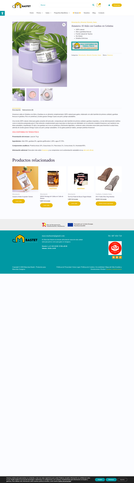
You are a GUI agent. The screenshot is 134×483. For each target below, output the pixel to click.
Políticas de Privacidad (64, 267)
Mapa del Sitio (110, 267)
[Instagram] (117, 257)
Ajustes (122, 479)
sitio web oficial (88, 150)
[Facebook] (113, 257)
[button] (2, 13)
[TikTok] (120, 257)
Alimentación (75, 22)
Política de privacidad (64, 481)
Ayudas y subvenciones (114, 269)
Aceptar (100, 479)
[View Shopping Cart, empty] (98, 5)
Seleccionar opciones (106, 203)
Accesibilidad (100, 267)
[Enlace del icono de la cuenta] (109, 5)
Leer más (19, 201)
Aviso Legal (76, 267)
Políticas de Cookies (88, 267)
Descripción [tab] (16, 110)
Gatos (95, 22)
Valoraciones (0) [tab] (27, 110)
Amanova (110, 55)
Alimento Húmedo (86, 22)
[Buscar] (93, 5)
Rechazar (111, 479)
